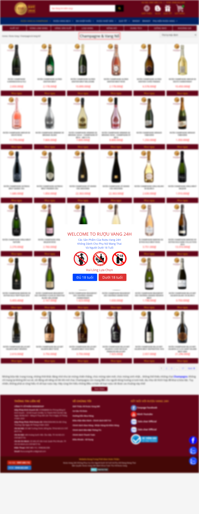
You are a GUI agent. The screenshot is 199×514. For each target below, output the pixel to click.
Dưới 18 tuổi (112, 277)
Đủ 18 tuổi (84, 277)
